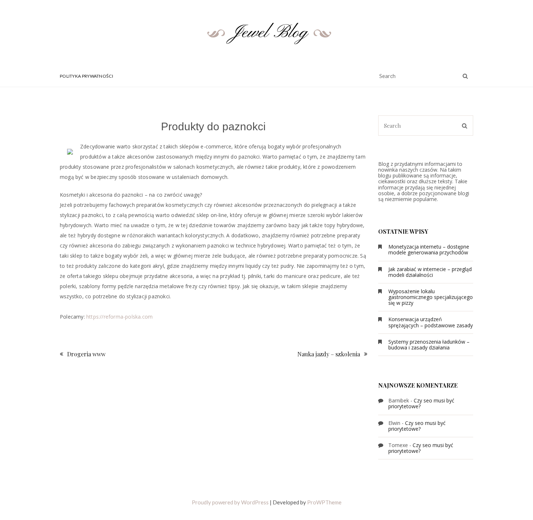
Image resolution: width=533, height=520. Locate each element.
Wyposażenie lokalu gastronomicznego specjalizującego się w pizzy (430, 297)
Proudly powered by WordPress (230, 502)
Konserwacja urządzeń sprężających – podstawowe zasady (430, 322)
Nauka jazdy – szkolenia (328, 354)
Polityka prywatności (86, 76)
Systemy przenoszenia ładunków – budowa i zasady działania (429, 344)
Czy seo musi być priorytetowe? (421, 403)
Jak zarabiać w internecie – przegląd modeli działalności (430, 272)
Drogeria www (86, 354)
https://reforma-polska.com (119, 316)
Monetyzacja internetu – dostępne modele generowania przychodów (428, 249)
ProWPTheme (324, 502)
